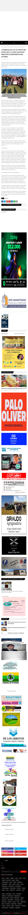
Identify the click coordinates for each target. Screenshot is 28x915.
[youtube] (7, 855)
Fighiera (3, 890)
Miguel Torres (17, 897)
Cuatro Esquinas (12, 888)
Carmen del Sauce (5, 882)
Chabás (14, 884)
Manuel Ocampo (10, 895)
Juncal (14, 893)
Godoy (23, 890)
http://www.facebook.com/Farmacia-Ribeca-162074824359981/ (13, 822)
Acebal (3, 878)
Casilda (15, 882)
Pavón (22, 899)
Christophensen (4, 886)
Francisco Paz (12, 890)
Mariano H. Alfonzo (5, 897)
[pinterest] (20, 852)
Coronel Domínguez (5, 888)
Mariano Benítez (17, 895)
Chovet (22, 884)
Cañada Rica (20, 882)
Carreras (10, 882)
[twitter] (20, 849)
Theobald (8, 905)
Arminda (3, 880)
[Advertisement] (14, 26)
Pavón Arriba (4, 901)
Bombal (17, 880)
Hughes (3, 893)
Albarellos (12, 878)
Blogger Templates (22, 913)
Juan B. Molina (8, 893)
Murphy (22, 897)
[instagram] (7, 852)
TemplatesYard (11, 913)
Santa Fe (8, 46)
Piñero (18, 901)
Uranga (12, 905)
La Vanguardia (18, 893)
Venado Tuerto (17, 905)
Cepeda (10, 884)
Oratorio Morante (10, 899)
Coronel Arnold (11, 886)
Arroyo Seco (8, 880)
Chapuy (18, 884)
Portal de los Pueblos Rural (19, 333)
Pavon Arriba (17, 899)
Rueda (3, 903)
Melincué (11, 897)
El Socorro (18, 888)
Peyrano (14, 901)
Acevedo (7, 878)
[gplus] (20, 855)
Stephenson (20, 903)
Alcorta (16, 878)
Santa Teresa (8, 903)
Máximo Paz (4, 899)
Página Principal (4, 46)
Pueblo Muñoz (23, 901)
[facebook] (7, 849)
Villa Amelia (23, 905)
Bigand (13, 880)
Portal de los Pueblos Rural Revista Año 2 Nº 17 (14, 388)
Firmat (7, 890)
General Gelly (18, 890)
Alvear (24, 878)
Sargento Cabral (13, 903)
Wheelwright (17, 907)
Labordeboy (4, 895)
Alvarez (20, 878)
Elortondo (23, 888)
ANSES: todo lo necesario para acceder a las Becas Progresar (17, 623)
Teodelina (3, 905)
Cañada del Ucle (4, 884)
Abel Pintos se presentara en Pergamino (16, 633)
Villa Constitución (5, 907)
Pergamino (9, 901)
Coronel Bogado (18, 886)
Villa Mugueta (11, 907)
